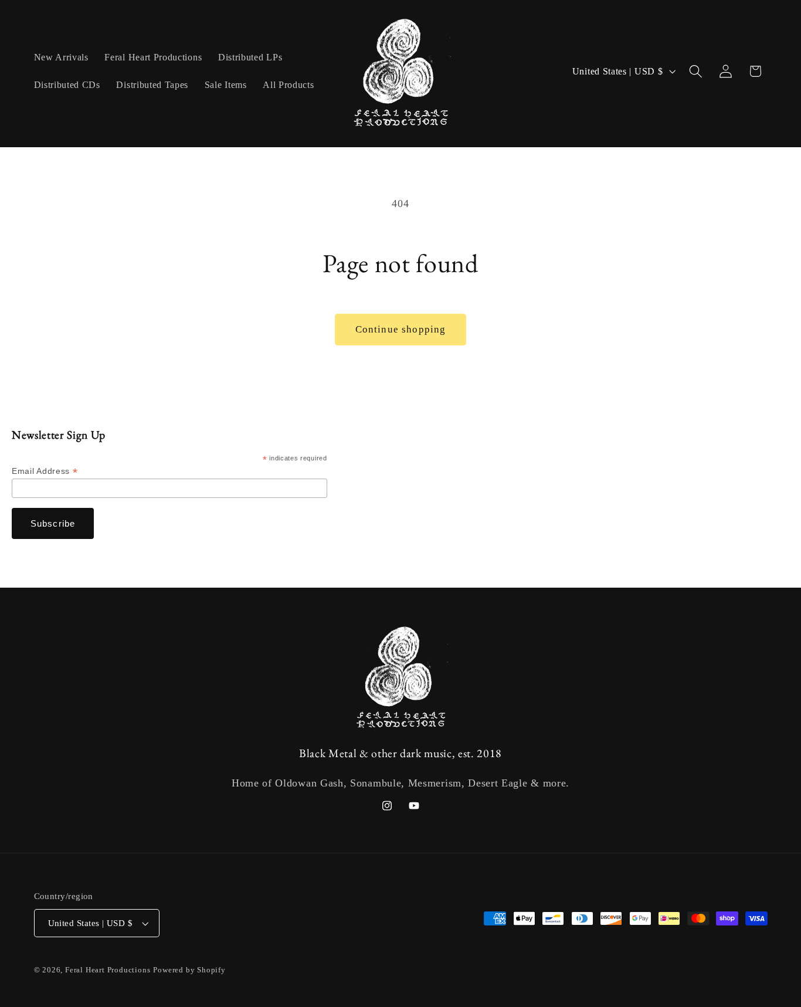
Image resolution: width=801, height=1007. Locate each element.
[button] (696, 71)
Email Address (44, 471)
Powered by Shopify (189, 970)
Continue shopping (400, 329)
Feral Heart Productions (108, 970)
